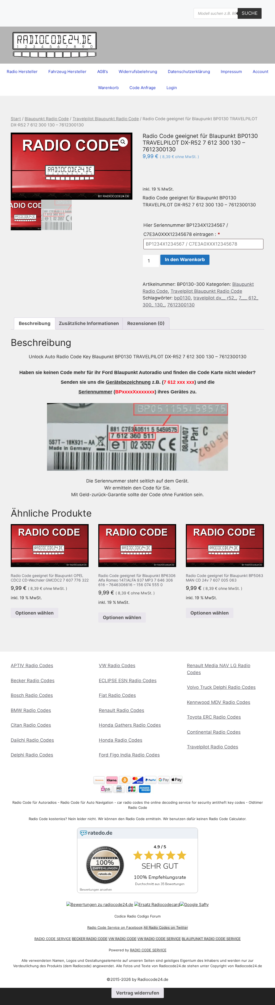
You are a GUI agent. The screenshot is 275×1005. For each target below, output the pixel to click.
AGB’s (102, 71)
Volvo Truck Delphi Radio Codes (221, 687)
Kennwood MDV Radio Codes (218, 702)
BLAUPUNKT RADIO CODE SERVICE (211, 939)
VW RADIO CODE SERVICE (159, 939)
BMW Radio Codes (31, 710)
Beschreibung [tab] (34, 323)
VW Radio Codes (117, 665)
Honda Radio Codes (120, 740)
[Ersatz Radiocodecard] (157, 904)
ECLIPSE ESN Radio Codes (128, 680)
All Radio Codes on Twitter (166, 927)
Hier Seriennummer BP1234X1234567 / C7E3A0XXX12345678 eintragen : (185, 229)
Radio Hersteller (22, 71)
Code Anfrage (142, 87)
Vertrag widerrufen (137, 993)
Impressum (231, 71)
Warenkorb (108, 87)
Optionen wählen (34, 613)
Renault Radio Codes (121, 710)
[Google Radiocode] (194, 904)
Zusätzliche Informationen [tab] (89, 323)
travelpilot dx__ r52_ (214, 298)
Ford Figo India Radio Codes (129, 755)
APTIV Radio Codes (32, 665)
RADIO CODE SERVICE (52, 939)
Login (172, 87)
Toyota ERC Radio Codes (214, 717)
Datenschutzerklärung (189, 71)
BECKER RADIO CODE (89, 939)
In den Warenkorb (185, 259)
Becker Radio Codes (33, 680)
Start (16, 118)
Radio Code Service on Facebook (115, 927)
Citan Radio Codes (31, 725)
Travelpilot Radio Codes (212, 747)
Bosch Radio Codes (32, 695)
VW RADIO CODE (122, 939)
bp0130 (182, 298)
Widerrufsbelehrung (138, 71)
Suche (250, 13)
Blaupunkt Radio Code (47, 118)
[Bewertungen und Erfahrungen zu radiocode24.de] (99, 904)
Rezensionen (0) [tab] (146, 323)
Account (260, 71)
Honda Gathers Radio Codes (130, 725)
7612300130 (181, 305)
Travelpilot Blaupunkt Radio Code (106, 118)
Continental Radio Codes (214, 732)
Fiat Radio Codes (117, 695)
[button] (123, 142)
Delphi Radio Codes (32, 755)
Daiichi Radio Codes (32, 740)
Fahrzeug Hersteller (67, 71)
